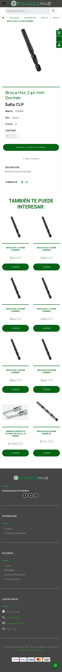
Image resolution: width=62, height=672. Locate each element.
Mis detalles (10, 570)
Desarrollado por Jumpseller (31, 650)
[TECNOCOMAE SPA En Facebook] (25, 495)
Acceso (8, 565)
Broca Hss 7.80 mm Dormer (15, 371)
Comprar (16, 267)
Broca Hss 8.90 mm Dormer (46, 371)
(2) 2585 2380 (12, 617)
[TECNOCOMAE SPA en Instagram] (31, 495)
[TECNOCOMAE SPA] (31, 3)
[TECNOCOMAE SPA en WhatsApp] (36, 495)
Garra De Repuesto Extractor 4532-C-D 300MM (15, 433)
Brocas (56, 17)
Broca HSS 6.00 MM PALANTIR (46, 432)
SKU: (7, 118)
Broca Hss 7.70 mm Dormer (46, 310)
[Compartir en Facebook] (22, 182)
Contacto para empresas (15, 533)
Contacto (9, 528)
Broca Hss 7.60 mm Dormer (15, 310)
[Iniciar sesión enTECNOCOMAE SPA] (59, 45)
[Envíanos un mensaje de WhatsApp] (55, 665)
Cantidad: (10, 130)
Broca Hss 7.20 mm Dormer (46, 248)
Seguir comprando (32, 158)
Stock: (9, 124)
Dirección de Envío (12, 578)
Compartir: (11, 182)
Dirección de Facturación (15, 574)
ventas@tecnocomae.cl (16, 623)
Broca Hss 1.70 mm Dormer (15, 248)
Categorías (14, 17)
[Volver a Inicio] (3, 17)
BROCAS (44, 17)
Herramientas (30, 17)
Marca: (9, 111)
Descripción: (12, 167)
